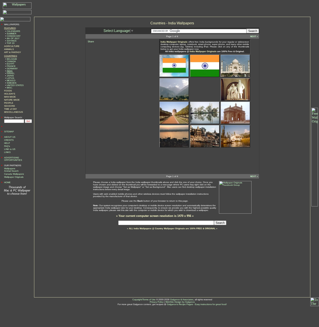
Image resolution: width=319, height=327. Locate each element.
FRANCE (11, 66)
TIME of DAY (10, 109)
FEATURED (10, 28)
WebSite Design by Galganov (180, 302)
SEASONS (9, 106)
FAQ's (7, 146)
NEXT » (254, 36)
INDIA (10, 71)
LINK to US (9, 149)
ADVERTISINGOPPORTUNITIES (13, 158)
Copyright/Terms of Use (144, 299)
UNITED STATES (15, 85)
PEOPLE (8, 103)
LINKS (7, 152)
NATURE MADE (12, 100)
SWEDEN (11, 83)
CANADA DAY (14, 36)
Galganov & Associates (181, 299)
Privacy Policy (156, 302)
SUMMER (11, 33)
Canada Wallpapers (14, 174)
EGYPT (10, 64)
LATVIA (10, 78)
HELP (7, 143)
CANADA (11, 61)
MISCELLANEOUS (13, 112)
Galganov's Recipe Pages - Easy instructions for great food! (197, 304)
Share (91, 41)
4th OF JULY (13, 38)
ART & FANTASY (12, 52)
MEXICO (11, 80)
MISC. (10, 87)
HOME (7, 182)
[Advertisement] (118, 71)
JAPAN (10, 76)
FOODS (8, 91)
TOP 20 (11, 43)
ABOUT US (9, 137)
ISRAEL (11, 73)
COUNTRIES (10, 56)
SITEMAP (9, 131)
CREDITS (9, 140)
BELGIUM (12, 59)
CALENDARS (13, 31)
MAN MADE (10, 97)
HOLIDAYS (9, 94)
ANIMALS (9, 49)
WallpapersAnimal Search (11, 169)
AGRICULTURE (12, 46)
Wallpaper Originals (13, 177)
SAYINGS (11, 41)
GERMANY (12, 68)
